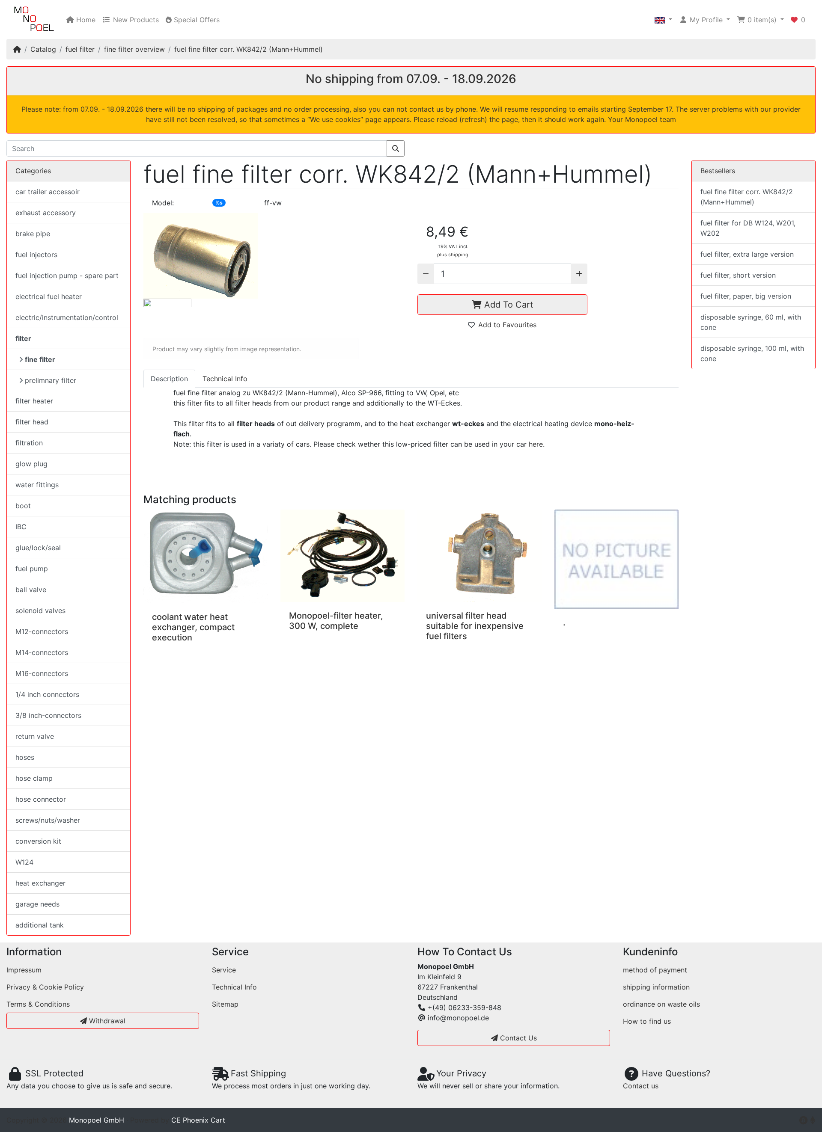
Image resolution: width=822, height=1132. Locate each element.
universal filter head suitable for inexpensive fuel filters (475, 625)
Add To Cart (507, 304)
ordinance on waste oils (661, 1004)
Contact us (640, 1086)
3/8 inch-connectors (48, 715)
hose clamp (34, 778)
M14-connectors (41, 652)
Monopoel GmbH (96, 1120)
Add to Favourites (507, 324)
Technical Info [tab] (225, 378)
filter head (31, 422)
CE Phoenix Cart (198, 1120)
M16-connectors (41, 673)
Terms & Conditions (38, 1004)
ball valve (30, 589)
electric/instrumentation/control (66, 317)
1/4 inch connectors (47, 694)
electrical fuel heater (48, 296)
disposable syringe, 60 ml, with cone (750, 322)
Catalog (43, 49)
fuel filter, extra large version (747, 254)
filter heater (34, 401)
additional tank (39, 925)
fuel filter (80, 49)
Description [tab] (169, 378)
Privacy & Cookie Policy (45, 987)
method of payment (655, 970)
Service (224, 970)
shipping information (656, 987)
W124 (24, 862)
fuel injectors (36, 254)
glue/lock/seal (38, 547)
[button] (663, 19)
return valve (34, 736)
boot (23, 505)
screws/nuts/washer (47, 820)
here (536, 444)
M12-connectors (41, 631)
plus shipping (452, 255)
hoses (24, 757)
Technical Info (234, 987)
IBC (21, 526)
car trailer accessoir (47, 191)
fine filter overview (134, 49)
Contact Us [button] (517, 1038)
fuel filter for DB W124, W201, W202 (747, 228)
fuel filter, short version (738, 275)
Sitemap (225, 1004)
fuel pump (31, 568)
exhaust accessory (45, 212)
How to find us (647, 1021)
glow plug (31, 463)
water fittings (37, 484)
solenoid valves (40, 610)
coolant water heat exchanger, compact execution (193, 627)
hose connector (40, 799)
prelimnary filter (50, 380)
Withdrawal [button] (106, 1020)
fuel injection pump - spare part (67, 275)
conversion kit (38, 841)
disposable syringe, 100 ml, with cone (752, 353)
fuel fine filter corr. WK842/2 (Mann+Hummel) (248, 49)
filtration (29, 443)
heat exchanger (40, 883)
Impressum (24, 970)
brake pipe (32, 233)
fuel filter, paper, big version (745, 296)
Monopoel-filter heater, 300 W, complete (336, 620)
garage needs (37, 904)
